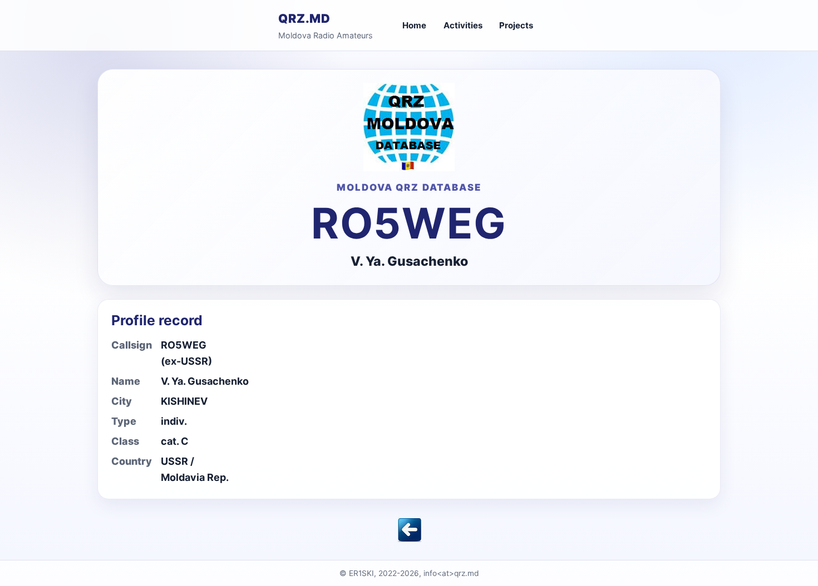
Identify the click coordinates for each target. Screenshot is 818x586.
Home (414, 25)
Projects (516, 25)
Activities (463, 25)
